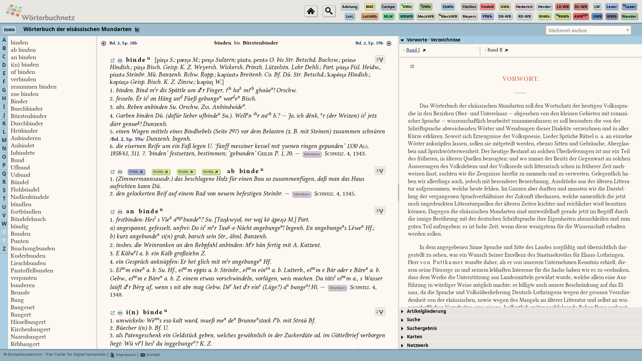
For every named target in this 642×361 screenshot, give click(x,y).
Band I (413, 50)
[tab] (520, 40)
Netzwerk (417, 345)
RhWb (158, 171)
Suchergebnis (422, 328)
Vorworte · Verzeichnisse (433, 40)
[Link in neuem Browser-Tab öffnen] (141, 171)
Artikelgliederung (426, 311)
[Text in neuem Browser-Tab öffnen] (424, 50)
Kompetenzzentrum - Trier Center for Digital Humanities (57, 354)
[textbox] (588, 30)
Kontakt (152, 354)
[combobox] (588, 30)
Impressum (125, 354)
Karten (414, 337)
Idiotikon (312, 154)
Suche (413, 320)
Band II (495, 50)
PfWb (133, 171)
